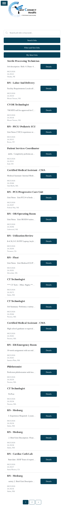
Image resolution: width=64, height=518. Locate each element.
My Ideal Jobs (32, 55)
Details (48, 67)
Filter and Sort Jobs (32, 48)
